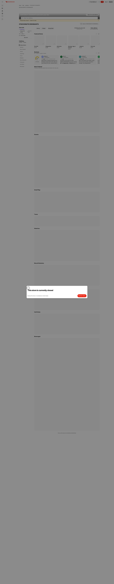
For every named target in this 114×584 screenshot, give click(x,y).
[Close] (28, 288)
